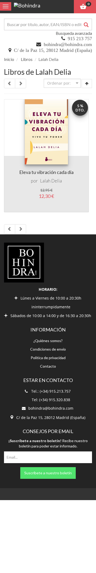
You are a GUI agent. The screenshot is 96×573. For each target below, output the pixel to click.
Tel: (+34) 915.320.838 (51, 399)
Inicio (9, 59)
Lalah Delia (51, 181)
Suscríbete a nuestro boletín (48, 473)
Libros (27, 59)
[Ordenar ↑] (87, 83)
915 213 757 (80, 38)
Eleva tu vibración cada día (46, 172)
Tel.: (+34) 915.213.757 (51, 391)
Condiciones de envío (48, 349)
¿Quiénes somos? (48, 340)
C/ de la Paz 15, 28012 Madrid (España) (53, 50)
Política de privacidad (48, 357)
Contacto (48, 366)
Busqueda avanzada (74, 33)
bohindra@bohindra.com (68, 44)
